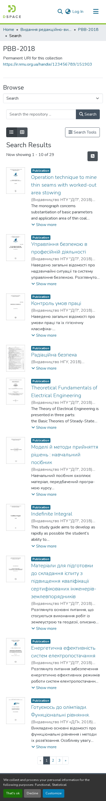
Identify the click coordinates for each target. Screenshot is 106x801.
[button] (12, 11)
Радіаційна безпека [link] (54, 354)
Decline (32, 793)
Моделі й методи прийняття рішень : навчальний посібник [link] (64, 454)
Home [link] (8, 29)
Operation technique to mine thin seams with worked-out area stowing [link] (64, 185)
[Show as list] (11, 132)
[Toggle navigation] (96, 11)
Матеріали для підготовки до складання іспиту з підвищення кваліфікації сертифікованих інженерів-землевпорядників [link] (63, 581)
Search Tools (84, 132)
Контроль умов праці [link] (56, 303)
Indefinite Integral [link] (51, 513)
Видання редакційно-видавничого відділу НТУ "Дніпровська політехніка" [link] (46, 29)
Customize (53, 793)
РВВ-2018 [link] (88, 29)
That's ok (13, 793)
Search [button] (89, 114)
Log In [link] (77, 11)
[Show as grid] (22, 132)
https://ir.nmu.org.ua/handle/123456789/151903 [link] (47, 64)
